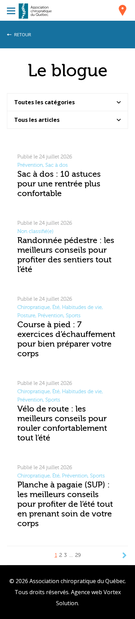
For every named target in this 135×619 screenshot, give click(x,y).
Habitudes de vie (82, 307)
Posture (26, 316)
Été (56, 307)
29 (78, 555)
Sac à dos (56, 165)
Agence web (86, 592)
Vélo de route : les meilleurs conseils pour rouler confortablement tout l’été (62, 423)
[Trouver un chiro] (122, 11)
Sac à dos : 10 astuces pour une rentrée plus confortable (59, 184)
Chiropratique (33, 307)
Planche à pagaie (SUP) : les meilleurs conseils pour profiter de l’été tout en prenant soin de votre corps (65, 504)
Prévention (30, 165)
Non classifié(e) (35, 231)
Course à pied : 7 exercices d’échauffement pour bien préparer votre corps (66, 339)
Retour (22, 34)
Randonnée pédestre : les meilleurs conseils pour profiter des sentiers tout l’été (65, 255)
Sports (73, 316)
